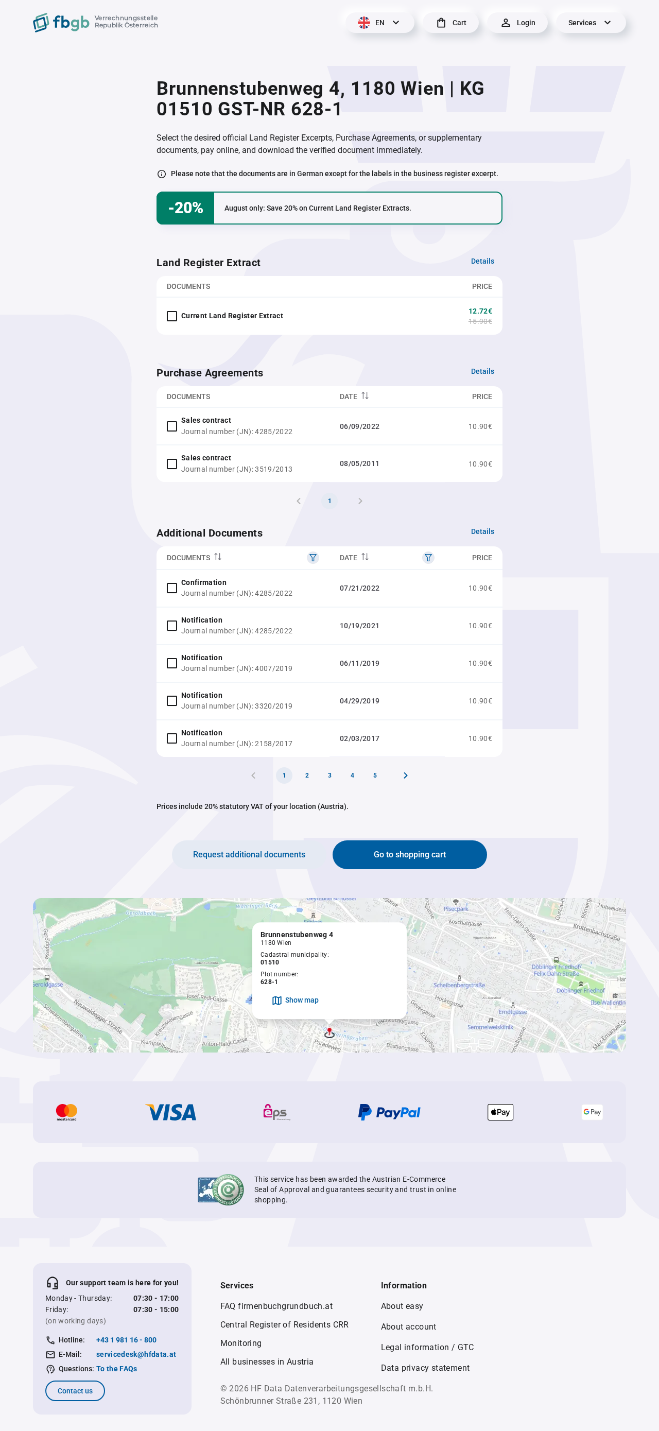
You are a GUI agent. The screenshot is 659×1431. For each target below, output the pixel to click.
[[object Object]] (313, 557)
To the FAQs (116, 1369)
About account (409, 1327)
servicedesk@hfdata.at (136, 1354)
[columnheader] (387, 396)
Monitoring (241, 1343)
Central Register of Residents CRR (284, 1325)
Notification (201, 620)
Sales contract (206, 420)
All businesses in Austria (267, 1362)
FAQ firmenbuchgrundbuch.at (276, 1306)
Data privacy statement (425, 1368)
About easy (402, 1306)
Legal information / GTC (427, 1347)
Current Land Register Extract (232, 316)
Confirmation (204, 582)
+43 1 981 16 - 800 (126, 1340)
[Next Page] (405, 775)
